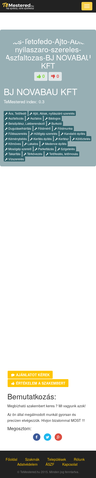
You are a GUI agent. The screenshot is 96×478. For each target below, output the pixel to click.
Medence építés (55, 144)
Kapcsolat (70, 464)
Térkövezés (34, 154)
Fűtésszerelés (17, 133)
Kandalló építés (74, 133)
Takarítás (14, 154)
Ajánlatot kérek (32, 374)
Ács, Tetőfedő (17, 113)
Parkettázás (45, 149)
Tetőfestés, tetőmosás (63, 154)
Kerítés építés (42, 139)
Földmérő (44, 128)
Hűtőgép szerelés (45, 133)
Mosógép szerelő (20, 149)
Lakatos (32, 144)
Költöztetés (82, 139)
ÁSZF (50, 464)
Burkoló (56, 123)
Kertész (63, 139)
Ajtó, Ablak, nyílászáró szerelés (53, 113)
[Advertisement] (48, 224)
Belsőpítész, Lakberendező (26, 123)
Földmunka (65, 128)
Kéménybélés (17, 139)
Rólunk (79, 459)
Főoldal (11, 459)
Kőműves (14, 144)
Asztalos (36, 118)
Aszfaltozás (16, 118)
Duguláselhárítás (19, 128)
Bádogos (54, 118)
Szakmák (32, 459)
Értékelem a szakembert (40, 383)
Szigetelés (67, 149)
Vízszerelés (16, 159)
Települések (56, 459)
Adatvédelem (27, 464)
